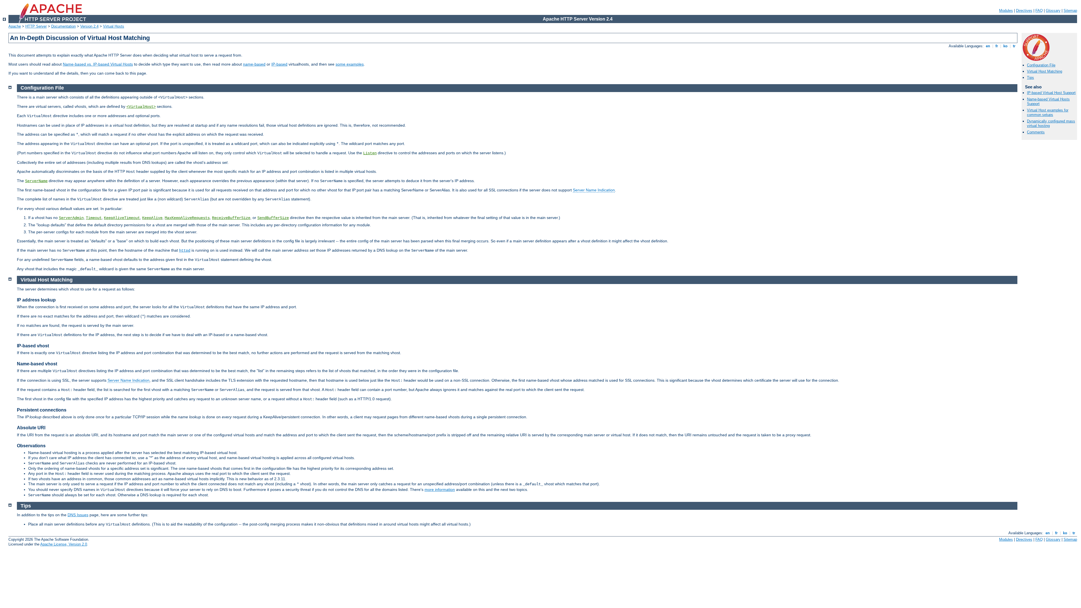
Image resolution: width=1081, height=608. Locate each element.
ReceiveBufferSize (231, 218)
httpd (184, 250)
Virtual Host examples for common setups (1047, 112)
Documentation (63, 26)
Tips (1030, 77)
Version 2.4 (89, 26)
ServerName (36, 181)
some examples (350, 64)
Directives (1024, 10)
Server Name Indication (594, 190)
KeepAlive (152, 218)
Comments (1036, 132)
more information (440, 489)
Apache (14, 26)
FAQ (1039, 10)
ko (1005, 46)
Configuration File (1041, 65)
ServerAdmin (71, 218)
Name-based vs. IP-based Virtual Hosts (98, 64)
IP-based (279, 64)
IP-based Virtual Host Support (1051, 93)
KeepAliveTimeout (122, 218)
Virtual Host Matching (1044, 71)
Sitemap (1070, 10)
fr (996, 46)
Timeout (94, 218)
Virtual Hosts (113, 26)
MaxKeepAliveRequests (187, 218)
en (988, 46)
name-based (254, 64)
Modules (1006, 10)
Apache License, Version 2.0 (63, 544)
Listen (370, 153)
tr (1014, 46)
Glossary (1053, 10)
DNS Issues (78, 515)
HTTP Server (36, 26)
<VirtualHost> (141, 106)
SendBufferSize (273, 218)
